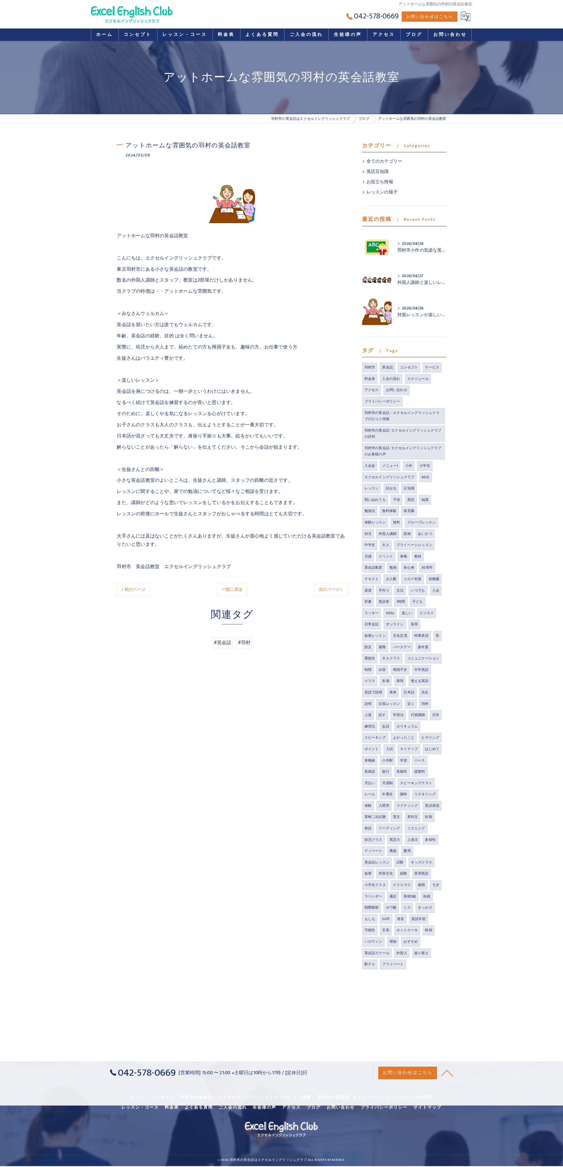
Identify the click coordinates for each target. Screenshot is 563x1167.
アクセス (371, 390)
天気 (385, 930)
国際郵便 (371, 907)
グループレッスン (421, 522)
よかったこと (403, 737)
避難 (382, 647)
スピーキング (375, 737)
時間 (368, 670)
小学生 (424, 466)
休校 (426, 896)
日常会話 (371, 624)
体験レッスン (375, 522)
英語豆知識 (378, 171)
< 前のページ (133, 589)
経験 (403, 873)
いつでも (418, 590)
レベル (369, 794)
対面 (428, 817)
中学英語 (421, 670)
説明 (368, 704)
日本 (435, 715)
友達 (385, 681)
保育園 (408, 511)
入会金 (369, 466)
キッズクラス (421, 862)
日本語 (408, 692)
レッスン (371, 488)
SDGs (390, 613)
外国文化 (386, 873)
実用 (414, 624)
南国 (421, 885)
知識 (424, 500)
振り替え (421, 953)
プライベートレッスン (414, 545)
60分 (426, 477)
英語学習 (418, 919)
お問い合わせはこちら (429, 16)
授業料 (419, 771)
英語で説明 (373, 692)
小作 (408, 466)
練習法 (369, 726)
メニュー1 (390, 466)
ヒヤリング (430, 737)
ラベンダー (373, 896)
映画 (428, 930)
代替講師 (418, 715)
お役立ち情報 (380, 182)
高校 (392, 851)
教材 (417, 556)
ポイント (371, 749)
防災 (368, 647)
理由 (392, 941)
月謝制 (387, 783)
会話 (385, 726)
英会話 (387, 367)
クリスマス (402, 885)
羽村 (424, 704)
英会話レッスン (376, 862)
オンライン (395, 624)
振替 (368, 873)
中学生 (369, 545)
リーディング (389, 828)
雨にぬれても (375, 500)
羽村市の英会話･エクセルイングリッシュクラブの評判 (402, 433)
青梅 (403, 556)
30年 (386, 919)
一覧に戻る (232, 589)
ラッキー (371, 613)
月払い (369, 783)
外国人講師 (387, 534)
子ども (417, 601)
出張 (382, 670)
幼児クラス (373, 840)
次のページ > (330, 589)
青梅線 (369, 760)
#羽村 (244, 642)
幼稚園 (434, 579)
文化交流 (400, 636)
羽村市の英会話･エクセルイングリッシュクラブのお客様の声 (402, 451)
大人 (385, 545)
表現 (399, 681)
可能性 (369, 930)
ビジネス (427, 613)
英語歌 (384, 601)
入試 (389, 749)
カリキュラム (407, 726)
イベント (386, 556)
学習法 (398, 715)
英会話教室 (373, 567)
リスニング (416, 828)
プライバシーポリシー (382, 401)
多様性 (430, 840)
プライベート (392, 964)
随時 (403, 794)
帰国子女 (400, 670)
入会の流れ (391, 379)
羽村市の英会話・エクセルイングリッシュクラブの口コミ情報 (402, 416)
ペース (419, 760)
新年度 (423, 647)
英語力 (394, 840)
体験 (368, 806)
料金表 (369, 379)
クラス (369, 681)
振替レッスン (375, 636)
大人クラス (391, 658)
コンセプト (409, 367)
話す (382, 715)
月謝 (368, 556)
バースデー (402, 647)
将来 (392, 692)
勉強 (392, 567)
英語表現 (432, 806)
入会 (435, 590)
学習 (403, 760)
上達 (368, 715)
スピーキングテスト (416, 783)
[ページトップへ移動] (447, 1073)
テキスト (371, 579)
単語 (368, 828)
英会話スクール (376, 953)
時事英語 (421, 636)
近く (410, 704)
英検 (407, 534)
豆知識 (408, 488)
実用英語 (421, 873)
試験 (399, 862)
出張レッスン (389, 704)
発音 (400, 919)
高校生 (369, 658)
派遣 (368, 590)
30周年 (427, 567)
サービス (432, 367)
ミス (407, 907)
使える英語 (420, 681)
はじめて (432, 749)
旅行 (385, 771)
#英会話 (222, 642)
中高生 (387, 794)
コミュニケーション (423, 658)
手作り (384, 590)
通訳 (392, 896)
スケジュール (418, 379)
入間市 (384, 806)
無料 (396, 522)
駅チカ (369, 964)
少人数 (391, 579)
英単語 (369, 771)
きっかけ (425, 907)
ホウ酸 (391, 907)
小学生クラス (375, 885)
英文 (396, 817)
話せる (391, 488)
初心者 (408, 567)
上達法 (412, 840)
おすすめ (410, 941)
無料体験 (389, 511)
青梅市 (401, 771)
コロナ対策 (412, 579)
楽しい (407, 613)
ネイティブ (409, 749)
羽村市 (369, 367)
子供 (396, 500)
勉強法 (369, 511)
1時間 (400, 601)
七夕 (435, 885)
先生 (424, 692)
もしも (369, 919)
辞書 (368, 601)
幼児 (368, 534)
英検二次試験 (375, 817)
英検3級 (409, 896)
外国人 (401, 953)
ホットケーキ (407, 930)
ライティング (407, 806)
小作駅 (387, 760)
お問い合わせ (396, 390)
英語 (410, 500)
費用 (407, 851)
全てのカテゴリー (384, 161)
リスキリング (425, 794)
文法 (399, 590)
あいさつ (425, 534)
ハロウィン (373, 941)
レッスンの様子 (382, 192)
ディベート (373, 851)
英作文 (412, 817)
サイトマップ (427, 1107)
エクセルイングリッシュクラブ (389, 477)
